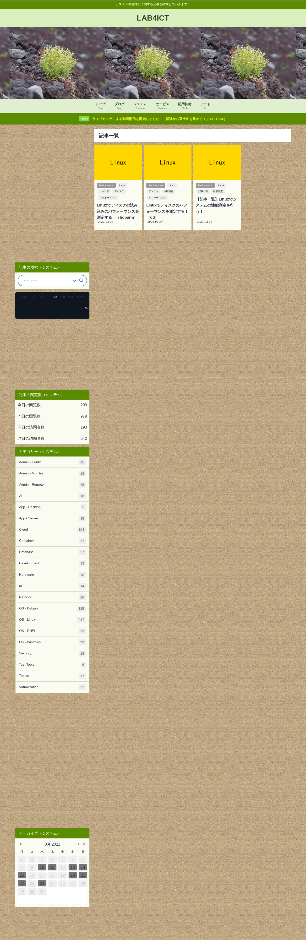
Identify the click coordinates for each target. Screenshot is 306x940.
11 (52, 867)
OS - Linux (51, 619)
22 (22, 883)
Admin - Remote (51, 484)
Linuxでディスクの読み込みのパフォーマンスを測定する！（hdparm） (118, 211)
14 (83, 867)
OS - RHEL (51, 631)
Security (51, 653)
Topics (51, 676)
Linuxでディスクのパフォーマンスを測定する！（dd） (167, 211)
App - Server (51, 518)
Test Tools (51, 664)
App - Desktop (51, 507)
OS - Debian (51, 608)
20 (73, 875)
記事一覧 (203, 191)
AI (51, 496)
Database (51, 552)
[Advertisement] (52, 193)
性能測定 (168, 191)
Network (51, 597)
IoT (51, 586)
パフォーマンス (107, 197)
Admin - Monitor (51, 473)
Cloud (51, 529)
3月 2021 (52, 844)
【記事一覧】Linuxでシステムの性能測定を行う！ (216, 205)
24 (42, 883)
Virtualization (51, 687)
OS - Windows (51, 642)
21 (83, 875)
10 (42, 867)
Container (51, 541)
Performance (106, 185)
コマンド (104, 191)
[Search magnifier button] (81, 280)
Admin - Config (51, 462)
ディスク (119, 191)
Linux (122, 185)
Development (51, 563)
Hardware (51, 574)
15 (22, 875)
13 (73, 867)
